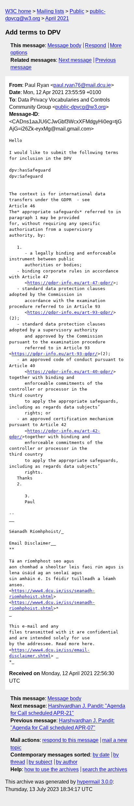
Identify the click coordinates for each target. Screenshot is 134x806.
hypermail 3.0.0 (95, 782)
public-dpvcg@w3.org (80, 107)
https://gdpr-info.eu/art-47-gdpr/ (70, 282)
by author (66, 762)
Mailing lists (50, 11)
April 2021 (57, 18)
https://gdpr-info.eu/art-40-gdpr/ (70, 371)
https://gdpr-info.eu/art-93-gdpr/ (70, 312)
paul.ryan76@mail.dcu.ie (82, 85)
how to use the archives (51, 769)
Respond (95, 45)
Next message (75, 60)
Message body (64, 45)
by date (101, 754)
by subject (40, 762)
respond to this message (70, 740)
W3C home (18, 11)
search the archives (104, 769)
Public (77, 11)
